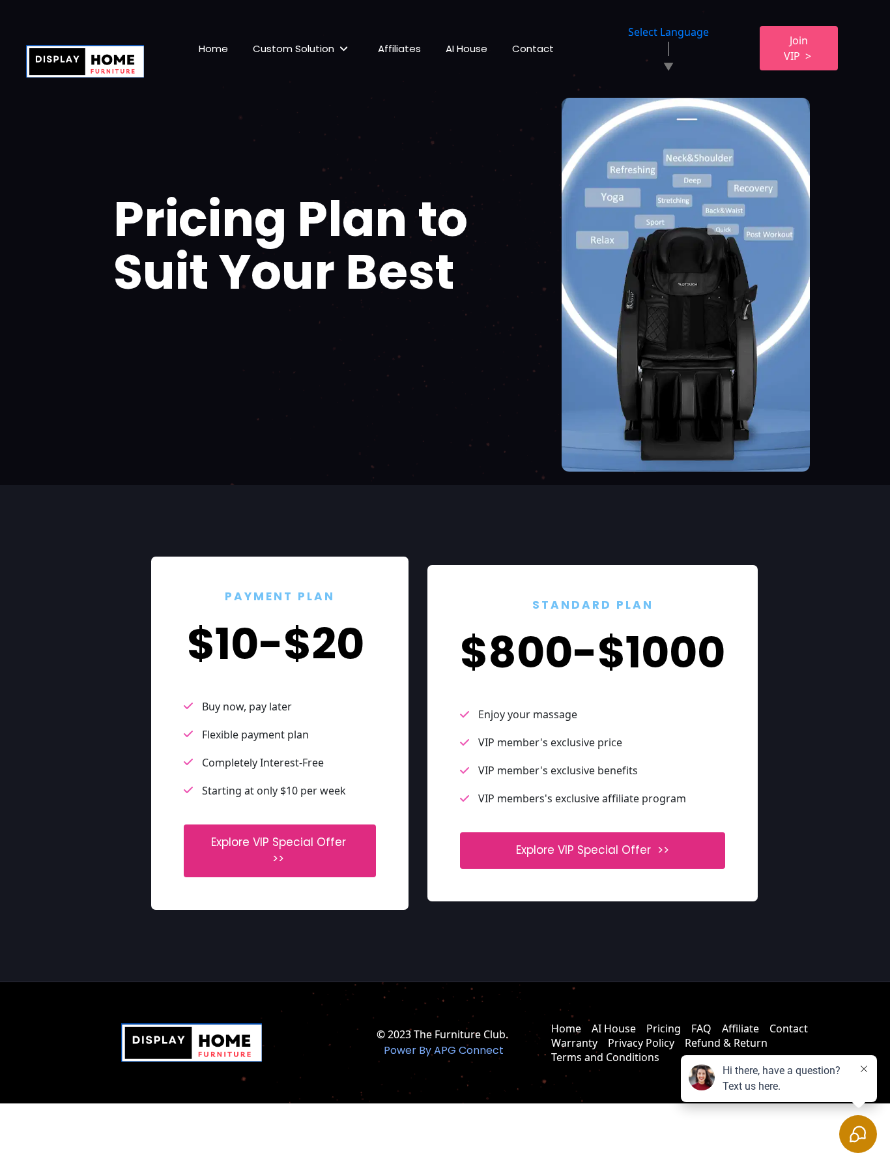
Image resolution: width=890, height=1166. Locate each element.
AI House (466, 48)
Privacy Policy (641, 1043)
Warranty (574, 1043)
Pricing (663, 1028)
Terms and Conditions (605, 1057)
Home (213, 48)
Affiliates (399, 48)
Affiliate (740, 1028)
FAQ (701, 1028)
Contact (533, 48)
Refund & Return (726, 1043)
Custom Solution (293, 48)
